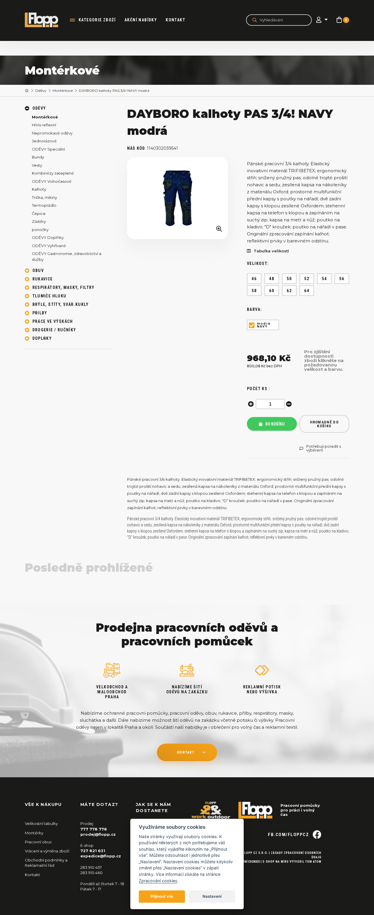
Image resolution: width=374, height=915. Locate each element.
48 (272, 278)
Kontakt (175, 20)
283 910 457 (91, 867)
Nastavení (211, 896)
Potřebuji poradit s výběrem (323, 448)
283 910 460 (91, 872)
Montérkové (63, 90)
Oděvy (40, 90)
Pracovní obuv (38, 842)
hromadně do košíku (324, 424)
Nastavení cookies (246, 861)
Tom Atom (313, 861)
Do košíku (274, 424)
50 (289, 278)
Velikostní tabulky (41, 823)
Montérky (34, 832)
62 (289, 290)
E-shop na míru (276, 861)
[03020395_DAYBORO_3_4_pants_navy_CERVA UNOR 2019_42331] (177, 198)
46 (254, 278)
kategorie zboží (97, 20)
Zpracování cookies (158, 880)
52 (307, 278)
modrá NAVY (264, 325)
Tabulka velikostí (271, 251)
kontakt (186, 752)
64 (307, 290)
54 (324, 278)
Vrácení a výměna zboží (47, 851)
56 (342, 278)
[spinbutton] (270, 404)
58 (254, 290)
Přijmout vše (161, 896)
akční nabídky (140, 20)
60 (272, 290)
